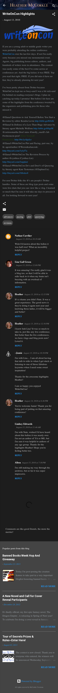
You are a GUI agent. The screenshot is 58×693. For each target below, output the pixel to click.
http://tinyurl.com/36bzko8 (15, 172)
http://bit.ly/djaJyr (23, 139)
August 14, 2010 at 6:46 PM (36, 400)
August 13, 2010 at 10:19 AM (28, 239)
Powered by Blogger (31, 681)
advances (8, 216)
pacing (20, 216)
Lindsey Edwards (23, 424)
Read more (48, 586)
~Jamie (18, 352)
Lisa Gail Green (23, 261)
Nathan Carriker (23, 235)
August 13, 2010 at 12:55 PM (36, 294)
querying (39, 216)
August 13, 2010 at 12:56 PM (36, 323)
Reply (18, 254)
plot (29, 216)
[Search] (54, 6)
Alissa (18, 462)
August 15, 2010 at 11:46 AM (28, 427)
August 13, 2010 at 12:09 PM (28, 265)
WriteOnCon (8, 53)
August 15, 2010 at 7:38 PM (34, 462)
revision (8, 222)
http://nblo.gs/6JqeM (43, 128)
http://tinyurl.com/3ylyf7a (14, 150)
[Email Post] (4, 210)
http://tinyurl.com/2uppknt (15, 161)
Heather (19, 294)
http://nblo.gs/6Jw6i (44, 120)
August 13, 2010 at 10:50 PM (36, 353)
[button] (54, 14)
